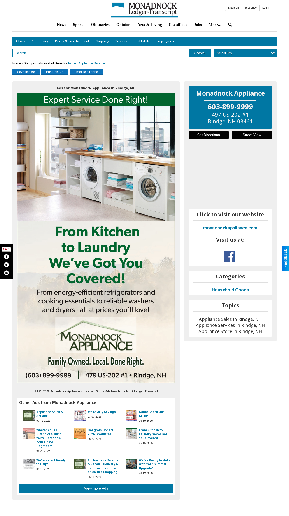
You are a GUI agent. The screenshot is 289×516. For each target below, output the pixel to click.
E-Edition (233, 7)
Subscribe (251, 7)
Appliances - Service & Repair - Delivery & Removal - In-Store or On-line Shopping (103, 466)
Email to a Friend (86, 72)
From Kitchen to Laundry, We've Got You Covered (153, 434)
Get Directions (208, 135)
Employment (165, 41)
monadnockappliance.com (230, 228)
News (61, 24)
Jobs (198, 24)
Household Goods (53, 63)
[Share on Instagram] (6, 273)
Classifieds (178, 24)
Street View (252, 135)
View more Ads (96, 488)
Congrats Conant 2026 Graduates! (100, 432)
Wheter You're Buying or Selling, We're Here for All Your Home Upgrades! (49, 438)
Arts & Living (149, 24)
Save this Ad (26, 72)
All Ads (20, 41)
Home (16, 63)
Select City (224, 53)
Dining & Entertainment (72, 41)
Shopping (102, 41)
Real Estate (142, 41)
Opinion (123, 24)
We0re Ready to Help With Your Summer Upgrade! (154, 464)
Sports (78, 24)
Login (265, 7)
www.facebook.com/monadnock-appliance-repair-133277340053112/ (229, 256)
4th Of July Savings (102, 412)
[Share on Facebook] (6, 256)
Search (199, 53)
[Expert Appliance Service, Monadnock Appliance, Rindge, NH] (96, 238)
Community (40, 41)
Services (121, 41)
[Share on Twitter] (6, 264)
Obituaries (100, 24)
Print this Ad (54, 72)
